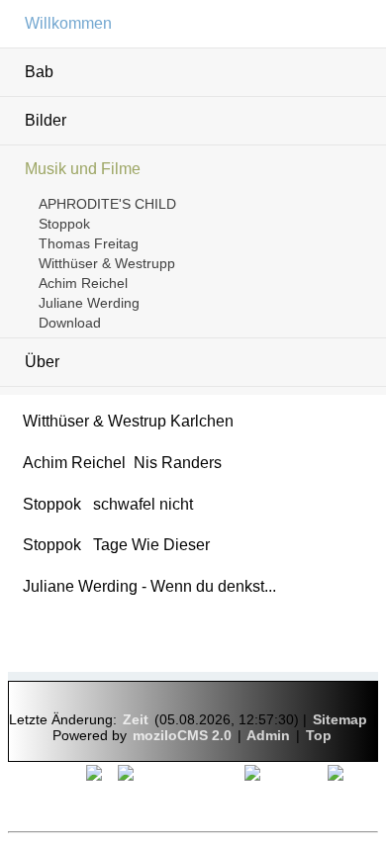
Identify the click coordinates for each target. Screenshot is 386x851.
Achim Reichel (83, 283)
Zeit (135, 719)
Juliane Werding (89, 303)
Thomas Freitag (89, 243)
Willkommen (68, 23)
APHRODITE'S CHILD (107, 204)
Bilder (45, 120)
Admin (268, 735)
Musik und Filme (83, 168)
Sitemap (340, 719)
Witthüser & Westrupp (107, 263)
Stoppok (64, 224)
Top (319, 735)
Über (42, 361)
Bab (39, 71)
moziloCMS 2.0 (182, 735)
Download (70, 323)
